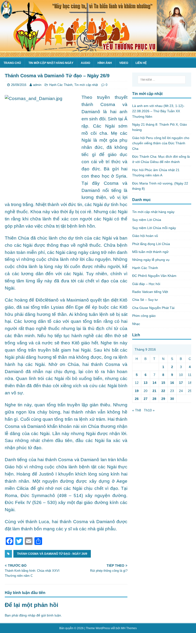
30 (172, 399)
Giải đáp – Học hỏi (146, 284)
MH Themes (129, 628)
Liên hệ (141, 63)
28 (154, 399)
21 (154, 391)
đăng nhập (27, 615)
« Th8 (136, 410)
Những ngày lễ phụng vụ (150, 260)
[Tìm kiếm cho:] (161, 80)
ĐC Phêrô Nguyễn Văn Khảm (154, 276)
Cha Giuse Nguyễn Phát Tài (153, 308)
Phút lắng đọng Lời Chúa (151, 244)
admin (37, 85)
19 (137, 391)
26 (137, 399)
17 (181, 383)
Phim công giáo (144, 316)
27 (145, 399)
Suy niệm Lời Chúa (146, 220)
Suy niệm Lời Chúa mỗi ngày (154, 228)
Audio (85, 63)
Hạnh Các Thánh (60, 85)
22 (163, 391)
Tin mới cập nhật (86, 85)
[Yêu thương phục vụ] (98, 54)
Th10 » (149, 410)
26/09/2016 (18, 85)
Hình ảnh (105, 63)
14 (154, 383)
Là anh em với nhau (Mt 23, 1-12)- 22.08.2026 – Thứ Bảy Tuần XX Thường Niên (158, 111)
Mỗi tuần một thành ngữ (150, 252)
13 (145, 383)
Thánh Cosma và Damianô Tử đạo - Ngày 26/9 (52, 553)
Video (123, 63)
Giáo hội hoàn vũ (145, 236)
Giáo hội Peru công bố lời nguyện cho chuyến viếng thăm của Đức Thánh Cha (160, 143)
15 (163, 383)
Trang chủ (12, 63)
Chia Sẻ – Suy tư (145, 300)
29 (163, 399)
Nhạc (136, 324)
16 (172, 383)
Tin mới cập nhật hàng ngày (50, 63)
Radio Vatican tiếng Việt (150, 292)
